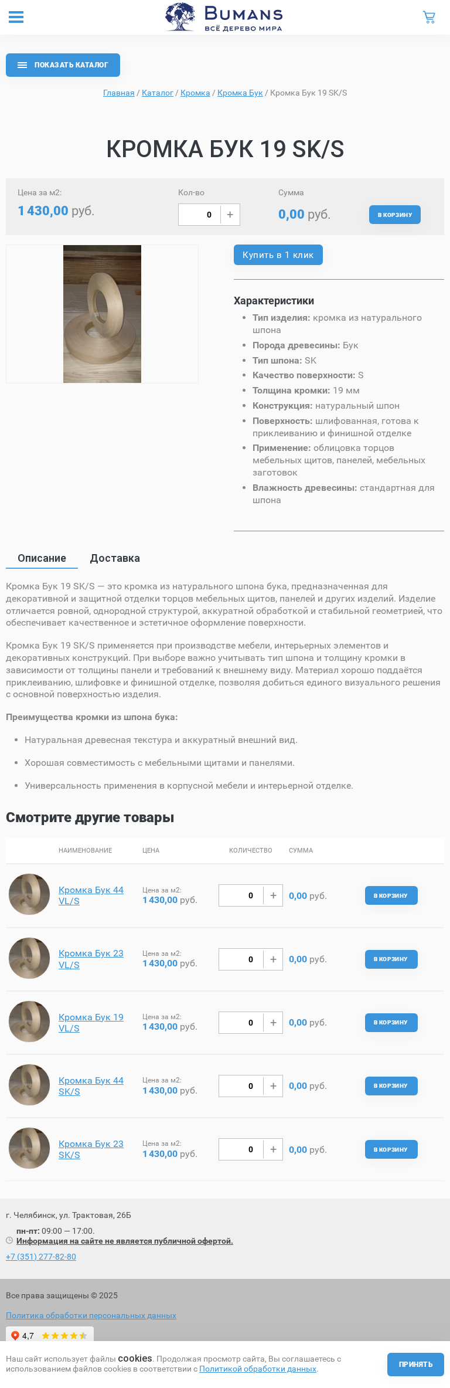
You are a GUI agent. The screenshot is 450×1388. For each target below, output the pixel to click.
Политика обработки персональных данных (91, 1315)
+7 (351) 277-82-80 (41, 1256)
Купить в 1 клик (278, 255)
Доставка (115, 558)
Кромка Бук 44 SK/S (91, 1086)
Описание (42, 558)
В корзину (395, 215)
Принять (415, 1364)
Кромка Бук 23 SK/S (91, 1149)
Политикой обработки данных (257, 1368)
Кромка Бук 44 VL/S (91, 895)
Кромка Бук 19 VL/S (91, 1023)
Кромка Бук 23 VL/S (91, 959)
